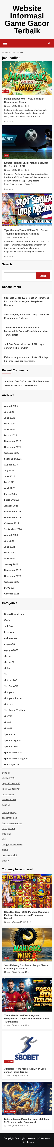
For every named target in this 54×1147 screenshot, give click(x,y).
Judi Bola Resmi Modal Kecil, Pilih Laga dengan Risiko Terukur (24, 346)
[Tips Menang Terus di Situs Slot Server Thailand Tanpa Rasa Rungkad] (27, 209)
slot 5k (5, 860)
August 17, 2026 (20, 922)
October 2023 (11, 581)
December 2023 (12, 570)
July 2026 (9, 411)
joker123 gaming (11, 788)
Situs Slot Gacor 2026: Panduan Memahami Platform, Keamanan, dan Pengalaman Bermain (26, 301)
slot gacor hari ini (13, 698)
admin (9, 106)
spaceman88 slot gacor (16, 758)
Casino (7, 620)
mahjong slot (11, 638)
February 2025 (12, 499)
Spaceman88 (11, 746)
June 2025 (9, 476)
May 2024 (9, 552)
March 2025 (10, 494)
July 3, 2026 (18, 1126)
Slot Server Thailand (15, 710)
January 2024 (11, 564)
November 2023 (12, 576)
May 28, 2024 (19, 106)
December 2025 (12, 441)
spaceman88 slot (13, 752)
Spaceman (9, 734)
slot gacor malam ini (12, 844)
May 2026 (9, 423)
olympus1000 (11, 650)
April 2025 (9, 488)
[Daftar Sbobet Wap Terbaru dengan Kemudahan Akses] (27, 78)
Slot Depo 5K (11, 686)
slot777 (8, 716)
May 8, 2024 (18, 237)
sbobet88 (9, 662)
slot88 (7, 722)
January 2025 (11, 505)
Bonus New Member (14, 614)
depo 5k (6, 772)
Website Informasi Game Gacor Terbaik (27, 19)
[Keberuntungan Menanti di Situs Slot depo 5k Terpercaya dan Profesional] (27, 1098)
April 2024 (9, 558)
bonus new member (12, 823)
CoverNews (44, 1138)
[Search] (49, 43)
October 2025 (11, 452)
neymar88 (9, 644)
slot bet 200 (10, 680)
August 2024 (11, 535)
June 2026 (9, 417)
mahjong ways (9, 812)
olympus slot (8, 828)
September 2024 (13, 529)
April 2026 (9, 429)
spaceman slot (9, 817)
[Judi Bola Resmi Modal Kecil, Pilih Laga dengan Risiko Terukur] (27, 1048)
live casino (9, 632)
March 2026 (10, 435)
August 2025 (11, 464)
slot (4, 839)
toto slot (6, 833)
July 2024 (9, 540)
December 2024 (12, 511)
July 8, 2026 (18, 1075)
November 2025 (12, 447)
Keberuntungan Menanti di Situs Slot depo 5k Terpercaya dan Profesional (26, 359)
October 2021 (11, 593)
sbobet (8, 656)
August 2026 (11, 406)
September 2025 (13, 458)
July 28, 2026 (19, 972)
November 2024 (12, 517)
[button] (5, 43)
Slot (6, 91)
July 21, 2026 (19, 1025)
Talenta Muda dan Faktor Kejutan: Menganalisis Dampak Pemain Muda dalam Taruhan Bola (26, 331)
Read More (8, 121)
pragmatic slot (9, 855)
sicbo (7, 668)
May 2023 (9, 587)
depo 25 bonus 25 (11, 783)
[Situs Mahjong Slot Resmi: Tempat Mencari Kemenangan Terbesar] (27, 944)
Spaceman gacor (12, 740)
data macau (8, 794)
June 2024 (9, 546)
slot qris (8, 704)
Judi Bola (9, 626)
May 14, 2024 (19, 170)
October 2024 (11, 523)
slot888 (8, 728)
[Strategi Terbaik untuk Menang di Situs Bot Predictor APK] (27, 142)
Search (7, 264)
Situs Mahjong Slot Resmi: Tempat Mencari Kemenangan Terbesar (26, 316)
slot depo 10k (9, 799)
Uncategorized (12, 764)
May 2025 (9, 482)
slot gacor (9, 692)
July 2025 (9, 470)
